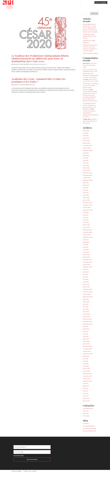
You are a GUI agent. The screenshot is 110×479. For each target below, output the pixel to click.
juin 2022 (85, 244)
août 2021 (85, 269)
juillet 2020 (86, 301)
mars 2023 (86, 222)
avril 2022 (85, 249)
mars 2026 (86, 138)
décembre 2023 (87, 202)
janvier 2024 (86, 200)
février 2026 (86, 140)
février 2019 (86, 341)
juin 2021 (85, 274)
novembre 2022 (87, 232)
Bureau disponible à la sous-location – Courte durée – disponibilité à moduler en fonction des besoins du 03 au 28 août (90, 28)
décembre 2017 (87, 373)
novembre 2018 (87, 349)
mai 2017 (85, 391)
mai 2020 (85, 306)
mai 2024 (85, 190)
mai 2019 (85, 334)
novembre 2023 (87, 205)
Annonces (86, 413)
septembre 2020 (88, 296)
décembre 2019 (87, 319)
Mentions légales (17, 471)
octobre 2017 (86, 378)
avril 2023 (85, 220)
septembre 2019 (87, 324)
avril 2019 (85, 336)
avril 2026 (85, 135)
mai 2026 (85, 133)
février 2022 (86, 254)
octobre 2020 (87, 294)
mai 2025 (85, 160)
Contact (89, 3)
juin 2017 (85, 388)
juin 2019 (85, 331)
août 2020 (86, 299)
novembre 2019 (87, 321)
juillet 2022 (86, 242)
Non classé (86, 416)
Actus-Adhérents (35, 64)
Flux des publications (89, 426)
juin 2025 (85, 158)
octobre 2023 (87, 207)
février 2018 (86, 368)
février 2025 (86, 168)
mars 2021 (86, 282)
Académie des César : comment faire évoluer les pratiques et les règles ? (38, 80)
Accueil (29, 4)
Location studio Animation (90, 53)
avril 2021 (85, 279)
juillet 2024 (86, 185)
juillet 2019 (86, 329)
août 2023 (86, 212)
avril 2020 (86, 309)
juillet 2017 (86, 386)
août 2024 (86, 182)
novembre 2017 (87, 376)
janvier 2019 (86, 344)
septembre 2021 (87, 267)
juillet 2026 (86, 130)
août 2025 (86, 153)
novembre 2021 (87, 262)
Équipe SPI (17, 64)
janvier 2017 (86, 401)
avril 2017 (85, 393)
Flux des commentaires (89, 428)
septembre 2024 (88, 180)
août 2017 (85, 383)
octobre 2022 (87, 235)
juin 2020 (85, 304)
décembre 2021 (87, 259)
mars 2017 (86, 396)
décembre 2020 (87, 289)
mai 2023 (85, 217)
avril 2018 (85, 363)
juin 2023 (85, 215)
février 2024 (86, 197)
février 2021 (86, 284)
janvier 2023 (86, 227)
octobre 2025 (87, 148)
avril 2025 (85, 163)
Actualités (47, 3)
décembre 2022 (87, 230)
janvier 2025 (86, 170)
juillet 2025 (86, 155)
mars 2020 (86, 311)
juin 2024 (85, 187)
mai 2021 (85, 277)
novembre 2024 (87, 175)
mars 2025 (86, 165)
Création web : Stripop (29, 471)
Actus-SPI (43, 64)
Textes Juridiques (58, 3)
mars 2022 (86, 252)
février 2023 (86, 225)
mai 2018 (85, 361)
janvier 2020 (86, 316)
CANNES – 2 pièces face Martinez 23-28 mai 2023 (90, 121)
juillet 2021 (86, 272)
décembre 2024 (87, 173)
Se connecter (32, 459)
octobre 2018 (86, 351)
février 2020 (86, 314)
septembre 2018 (87, 353)
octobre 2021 (86, 264)
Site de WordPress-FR (89, 431)
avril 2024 (85, 192)
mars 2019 (86, 339)
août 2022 (86, 240)
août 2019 (85, 326)
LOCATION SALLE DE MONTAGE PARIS (89, 65)
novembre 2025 (87, 145)
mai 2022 (85, 247)
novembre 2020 (87, 292)
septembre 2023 (88, 210)
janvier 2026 (86, 143)
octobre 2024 (87, 178)
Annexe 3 (69, 3)
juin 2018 (85, 358)
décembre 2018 (87, 346)
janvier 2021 (86, 287)
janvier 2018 (86, 371)
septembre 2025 (88, 150)
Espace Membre (100, 3)
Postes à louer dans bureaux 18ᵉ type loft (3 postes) (89, 36)
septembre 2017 (87, 381)
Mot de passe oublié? (19, 455)
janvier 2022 (86, 257)
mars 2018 (86, 366)
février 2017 (86, 398)
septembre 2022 (88, 237)
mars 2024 (86, 195)
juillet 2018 (86, 356)
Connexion (86, 423)
